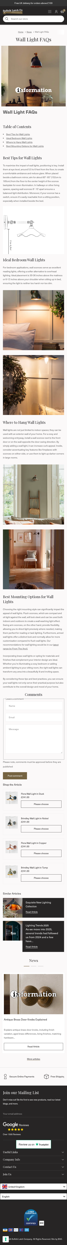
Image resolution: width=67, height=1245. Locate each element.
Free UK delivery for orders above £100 (33, 3)
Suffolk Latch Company (22, 1239)
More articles (33, 1058)
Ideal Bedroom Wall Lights (19, 138)
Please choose (41, 804)
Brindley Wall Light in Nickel (34, 818)
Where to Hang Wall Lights (19, 142)
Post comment (15, 775)
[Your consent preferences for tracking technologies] (6, 1239)
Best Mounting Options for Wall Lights (25, 146)
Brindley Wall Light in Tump (34, 867)
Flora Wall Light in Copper (34, 842)
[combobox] (33, 1186)
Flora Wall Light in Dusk (32, 793)
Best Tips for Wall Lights (18, 134)
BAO (60, 1239)
